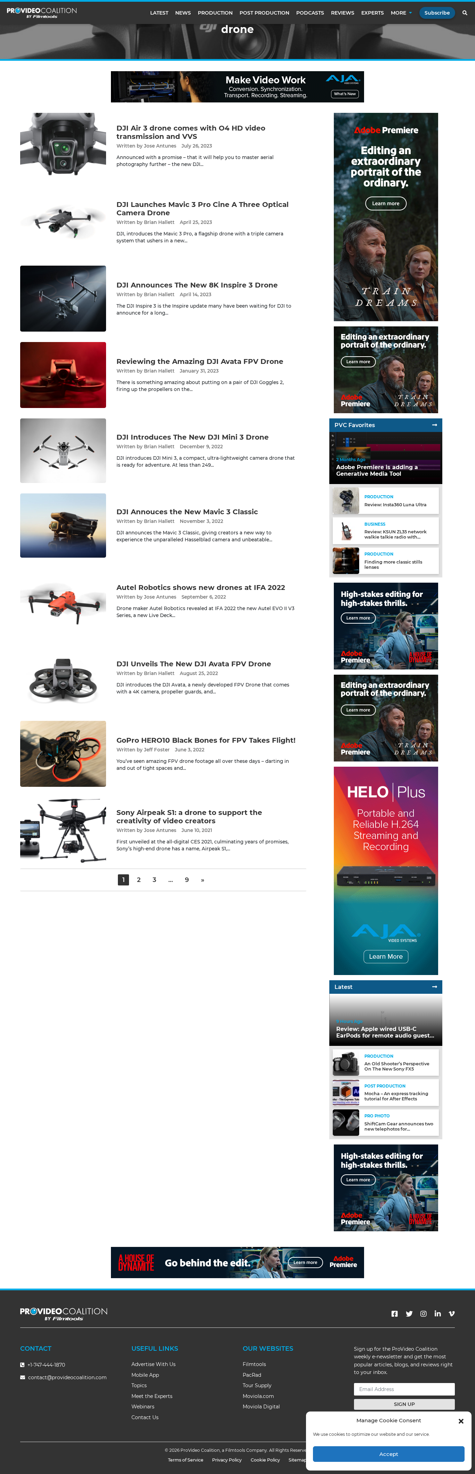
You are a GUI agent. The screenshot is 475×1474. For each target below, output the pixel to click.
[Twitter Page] (409, 1314)
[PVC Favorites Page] (434, 425)
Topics (139, 1385)
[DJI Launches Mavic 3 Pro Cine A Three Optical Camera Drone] (63, 222)
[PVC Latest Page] (434, 987)
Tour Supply (257, 1385)
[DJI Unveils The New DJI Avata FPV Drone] (63, 677)
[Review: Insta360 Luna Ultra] (346, 500)
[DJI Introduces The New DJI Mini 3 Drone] (63, 450)
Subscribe (437, 13)
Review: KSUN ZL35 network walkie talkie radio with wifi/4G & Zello (395, 537)
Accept (388, 1454)
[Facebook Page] (395, 1314)
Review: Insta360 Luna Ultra (395, 504)
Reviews (342, 12)
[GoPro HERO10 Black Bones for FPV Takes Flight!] (63, 753)
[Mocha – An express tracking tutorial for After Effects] (346, 1092)
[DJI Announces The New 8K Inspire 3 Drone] (63, 298)
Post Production (264, 12)
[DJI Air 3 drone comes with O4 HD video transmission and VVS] (63, 145)
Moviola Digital (261, 1407)
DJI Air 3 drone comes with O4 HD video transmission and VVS (190, 132)
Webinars (142, 1407)
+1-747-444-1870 (45, 1365)
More (398, 12)
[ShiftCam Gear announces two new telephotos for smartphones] (346, 1122)
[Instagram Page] (423, 1314)
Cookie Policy (265, 1460)
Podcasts (310, 12)
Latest (159, 12)
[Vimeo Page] (452, 1314)
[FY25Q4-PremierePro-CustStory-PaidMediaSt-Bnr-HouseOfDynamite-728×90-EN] (237, 1262)
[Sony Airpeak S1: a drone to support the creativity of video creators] (63, 830)
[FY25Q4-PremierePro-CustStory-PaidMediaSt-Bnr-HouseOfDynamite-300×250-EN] (386, 626)
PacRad (252, 1375)
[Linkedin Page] (438, 1314)
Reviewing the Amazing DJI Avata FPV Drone (199, 361)
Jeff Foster (157, 749)
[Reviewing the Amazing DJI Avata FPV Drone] (63, 375)
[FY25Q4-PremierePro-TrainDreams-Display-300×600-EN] (386, 217)
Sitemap (298, 1460)
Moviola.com (258, 1396)
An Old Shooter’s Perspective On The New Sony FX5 (396, 1066)
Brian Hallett (159, 222)
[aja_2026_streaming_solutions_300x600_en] (386, 870)
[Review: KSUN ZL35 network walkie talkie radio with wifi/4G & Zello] (346, 530)
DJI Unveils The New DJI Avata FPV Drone (193, 664)
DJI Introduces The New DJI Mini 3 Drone (192, 437)
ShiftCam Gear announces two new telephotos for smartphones (398, 1129)
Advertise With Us (153, 1364)
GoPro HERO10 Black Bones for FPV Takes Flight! (206, 740)
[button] (461, 1420)
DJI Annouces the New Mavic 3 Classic (187, 512)
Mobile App (145, 1375)
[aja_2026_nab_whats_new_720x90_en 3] (237, 86)
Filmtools (254, 1364)
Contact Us (145, 1417)
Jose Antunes (160, 146)
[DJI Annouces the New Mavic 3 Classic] (63, 525)
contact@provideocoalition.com (67, 1377)
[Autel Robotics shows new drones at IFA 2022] (63, 601)
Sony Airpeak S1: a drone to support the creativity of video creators (189, 816)
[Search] (465, 12)
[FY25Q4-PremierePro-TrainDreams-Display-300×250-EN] (386, 369)
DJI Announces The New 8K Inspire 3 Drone (197, 285)
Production (215, 12)
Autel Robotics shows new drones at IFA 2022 (200, 587)
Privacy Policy (227, 1460)
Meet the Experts (151, 1396)
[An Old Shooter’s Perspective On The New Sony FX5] (346, 1062)
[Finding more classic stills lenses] (346, 560)
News (183, 12)
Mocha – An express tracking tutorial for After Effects (396, 1096)
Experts (372, 12)
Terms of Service (185, 1460)
